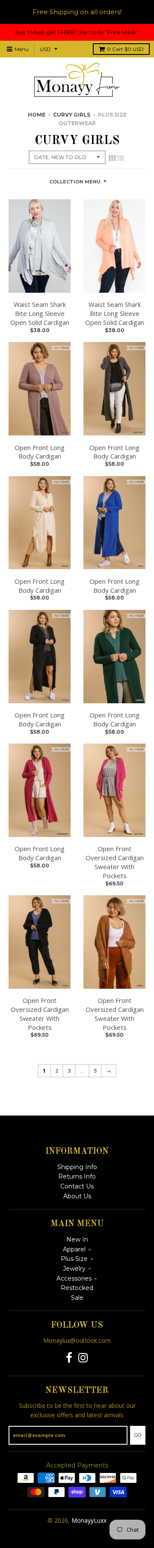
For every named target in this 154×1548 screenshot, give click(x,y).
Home (36, 114)
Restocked (77, 1288)
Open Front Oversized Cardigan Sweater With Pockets (115, 861)
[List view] (120, 158)
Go (137, 1435)
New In (77, 1239)
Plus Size (74, 1259)
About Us (77, 1196)
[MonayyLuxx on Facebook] (69, 1358)
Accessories (74, 1278)
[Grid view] (112, 158)
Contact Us (77, 1186)
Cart (125, 49)
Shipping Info (77, 1167)
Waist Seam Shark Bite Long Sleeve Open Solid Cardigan (39, 313)
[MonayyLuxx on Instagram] (83, 1358)
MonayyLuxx (89, 1520)
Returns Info (77, 1176)
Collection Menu (75, 182)
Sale (77, 1298)
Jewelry (74, 1268)
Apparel (74, 1249)
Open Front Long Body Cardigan (40, 452)
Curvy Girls (71, 114)
